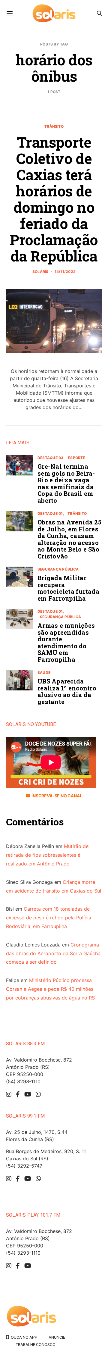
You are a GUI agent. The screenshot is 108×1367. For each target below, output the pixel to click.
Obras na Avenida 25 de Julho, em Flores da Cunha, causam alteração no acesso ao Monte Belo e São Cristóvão (69, 539)
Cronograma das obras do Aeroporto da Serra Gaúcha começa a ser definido (53, 953)
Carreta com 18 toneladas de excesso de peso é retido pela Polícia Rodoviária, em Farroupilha (48, 917)
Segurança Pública (58, 569)
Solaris (40, 271)
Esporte (76, 457)
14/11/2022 (65, 271)
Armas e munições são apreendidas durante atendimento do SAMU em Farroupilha (66, 642)
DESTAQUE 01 (50, 513)
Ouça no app (23, 1337)
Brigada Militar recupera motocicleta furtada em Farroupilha (68, 588)
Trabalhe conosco (36, 1344)
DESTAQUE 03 (51, 457)
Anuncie (57, 1337)
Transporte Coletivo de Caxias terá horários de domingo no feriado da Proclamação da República (54, 199)
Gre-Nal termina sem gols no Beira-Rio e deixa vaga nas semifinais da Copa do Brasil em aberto (66, 483)
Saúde (44, 672)
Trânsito (54, 126)
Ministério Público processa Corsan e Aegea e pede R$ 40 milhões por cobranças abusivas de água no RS (50, 989)
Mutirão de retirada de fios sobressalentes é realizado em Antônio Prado (47, 855)
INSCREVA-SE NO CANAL (56, 795)
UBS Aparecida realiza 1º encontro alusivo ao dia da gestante (67, 691)
